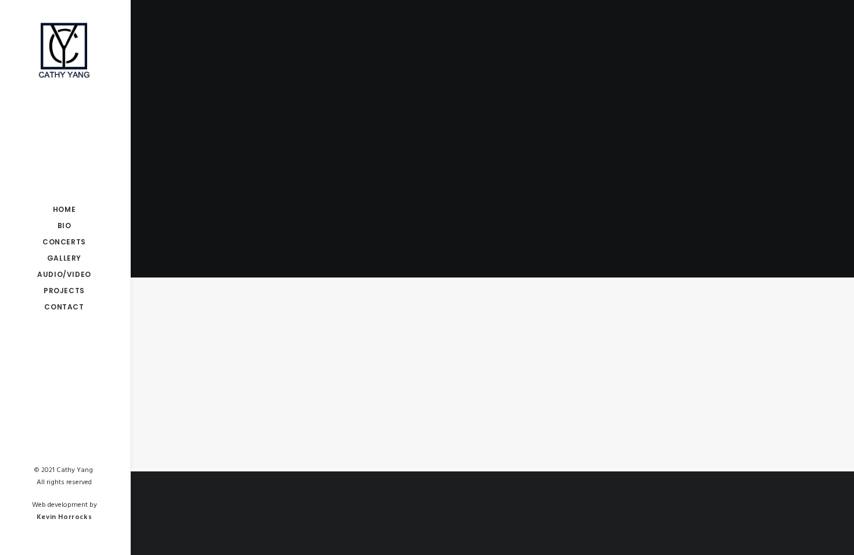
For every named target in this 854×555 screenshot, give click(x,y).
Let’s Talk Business (211, 363)
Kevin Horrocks (64, 517)
